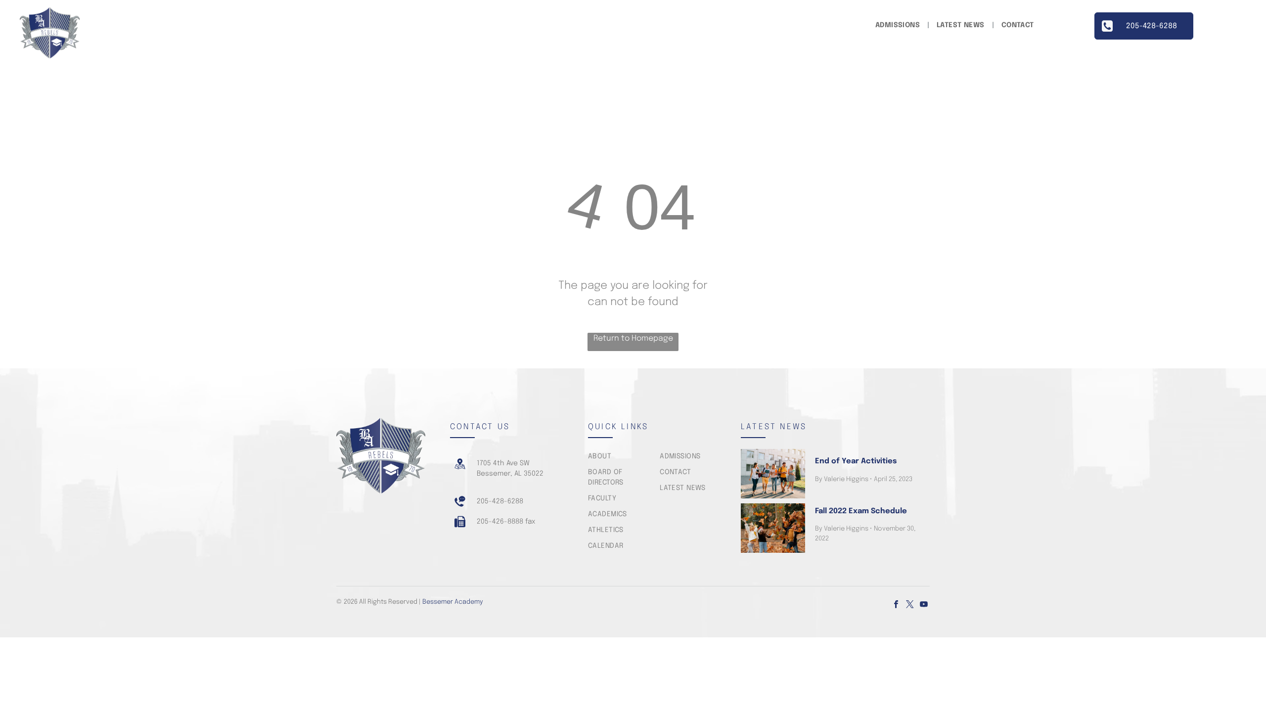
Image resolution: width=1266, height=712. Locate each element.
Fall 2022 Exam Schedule (861, 511)
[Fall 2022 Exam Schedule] (773, 528)
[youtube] (924, 605)
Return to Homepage (633, 338)
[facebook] (896, 605)
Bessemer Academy (452, 602)
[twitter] (910, 605)
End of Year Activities (856, 461)
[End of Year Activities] (773, 473)
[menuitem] (898, 25)
